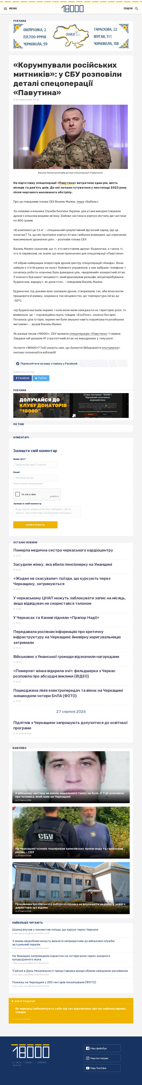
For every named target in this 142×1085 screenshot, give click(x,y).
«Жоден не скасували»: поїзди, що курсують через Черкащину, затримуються (61, 581)
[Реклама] (71, 36)
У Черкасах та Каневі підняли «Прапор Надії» (56, 617)
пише (80, 201)
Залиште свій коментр (27, 503)
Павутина (66, 183)
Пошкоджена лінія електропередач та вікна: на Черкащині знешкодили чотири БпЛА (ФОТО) (68, 693)
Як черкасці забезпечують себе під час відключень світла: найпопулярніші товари (70, 1010)
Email (16, 472)
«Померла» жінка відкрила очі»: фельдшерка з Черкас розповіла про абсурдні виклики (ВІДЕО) (64, 674)
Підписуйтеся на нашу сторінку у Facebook (49, 363)
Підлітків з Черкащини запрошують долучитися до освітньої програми (70, 725)
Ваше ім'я (19, 459)
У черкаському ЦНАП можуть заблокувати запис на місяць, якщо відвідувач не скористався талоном (69, 601)
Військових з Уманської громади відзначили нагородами (66, 656)
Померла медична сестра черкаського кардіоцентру (63, 550)
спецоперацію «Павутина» (88, 333)
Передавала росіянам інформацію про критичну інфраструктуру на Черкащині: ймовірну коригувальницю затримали (67, 637)
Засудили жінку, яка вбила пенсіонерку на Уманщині (62, 564)
